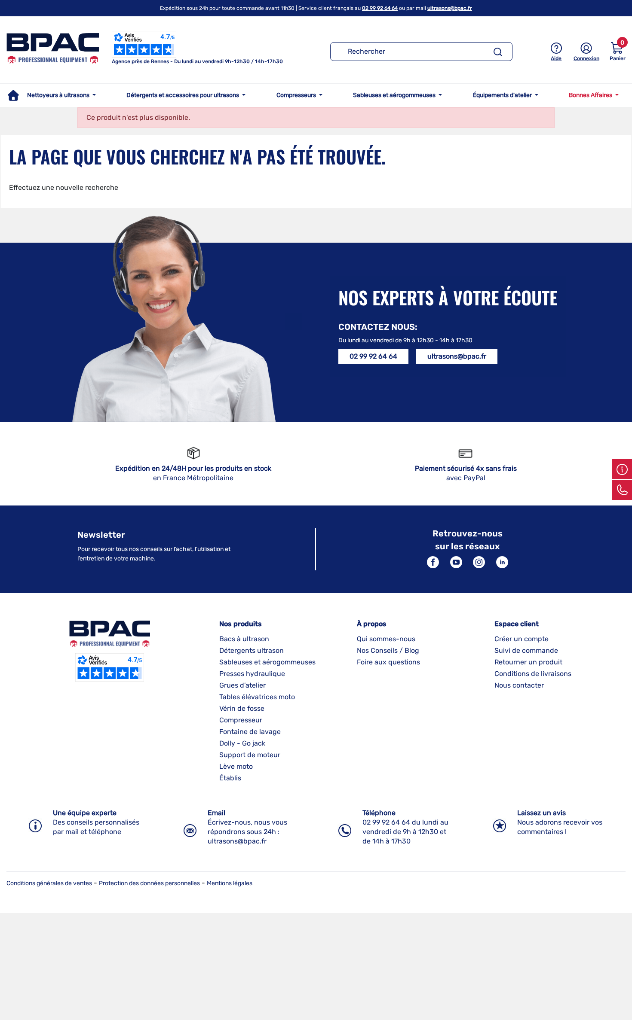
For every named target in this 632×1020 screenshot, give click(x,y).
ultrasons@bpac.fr (449, 8)
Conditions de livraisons (532, 674)
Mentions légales (229, 883)
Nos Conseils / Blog (388, 650)
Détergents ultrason (251, 650)
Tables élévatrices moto (257, 697)
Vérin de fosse (241, 708)
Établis (230, 778)
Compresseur (240, 720)
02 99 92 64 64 (380, 8)
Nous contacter (519, 685)
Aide (556, 58)
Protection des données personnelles (149, 883)
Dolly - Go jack (242, 743)
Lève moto (236, 766)
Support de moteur (249, 755)
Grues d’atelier (242, 685)
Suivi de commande (526, 650)
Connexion (586, 58)
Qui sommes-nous (386, 639)
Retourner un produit (528, 662)
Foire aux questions (388, 662)
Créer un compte (521, 639)
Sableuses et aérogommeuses (267, 662)
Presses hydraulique (252, 674)
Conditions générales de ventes (49, 883)
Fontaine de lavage (250, 732)
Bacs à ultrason (244, 639)
